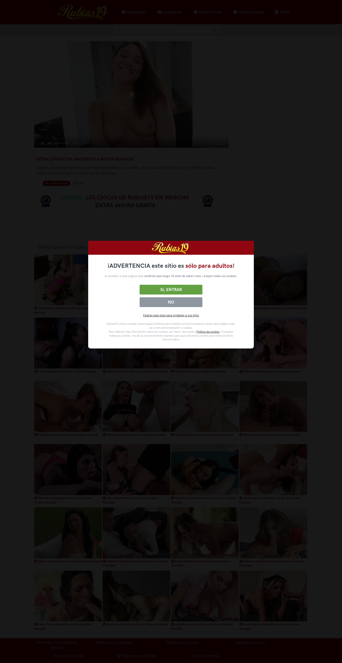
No (171, 302)
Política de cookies (208, 331)
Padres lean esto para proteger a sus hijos (171, 315)
